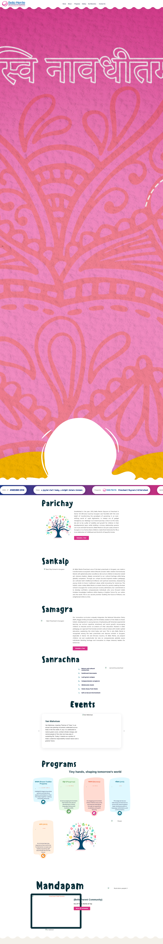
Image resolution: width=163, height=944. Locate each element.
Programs (77, 4)
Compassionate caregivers (91, 681)
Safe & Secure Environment (91, 693)
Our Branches (92, 4)
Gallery (84, 4)
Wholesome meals (88, 685)
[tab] (90, 669)
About (70, 4)
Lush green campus (88, 677)
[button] (70, 4)
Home (64, 4)
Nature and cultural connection (88, 669)
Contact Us (102, 4)
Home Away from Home (90, 689)
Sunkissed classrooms (89, 673)
